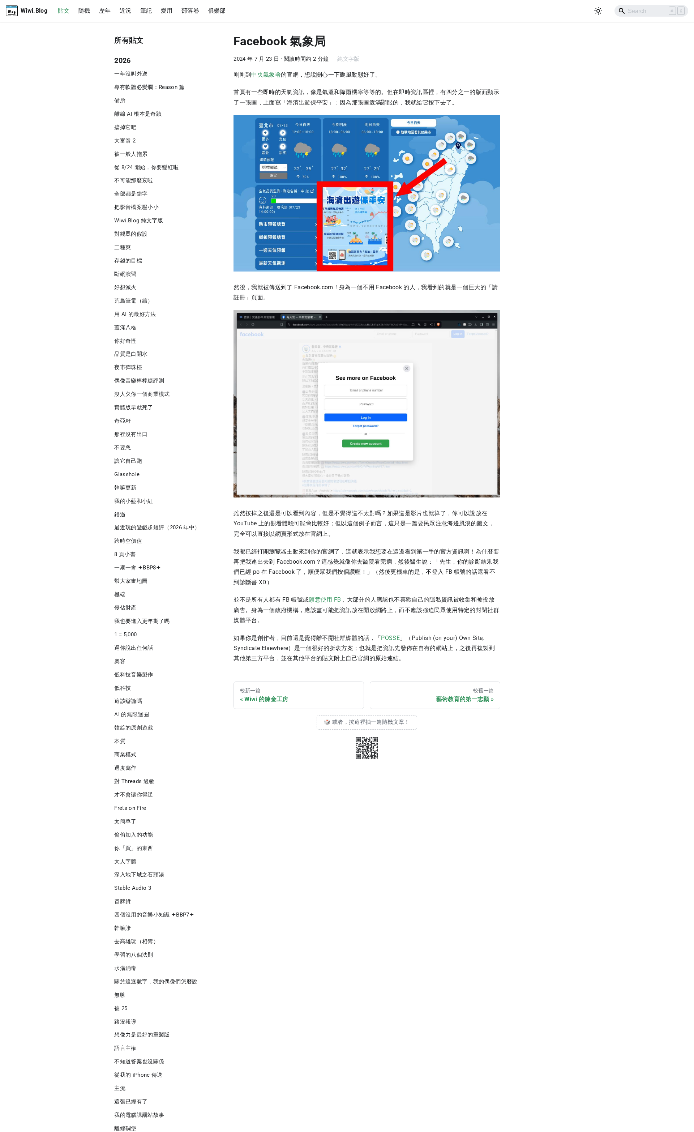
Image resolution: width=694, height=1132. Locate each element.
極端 (119, 594)
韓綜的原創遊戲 (133, 728)
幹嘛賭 (122, 928)
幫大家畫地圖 (130, 581)
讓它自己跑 (128, 461)
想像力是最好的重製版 (142, 1034)
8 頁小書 (125, 554)
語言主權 (125, 1048)
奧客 (119, 661)
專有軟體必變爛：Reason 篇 (149, 87)
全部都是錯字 (130, 194)
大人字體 (125, 861)
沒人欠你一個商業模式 (142, 394)
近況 (126, 10)
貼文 (64, 10)
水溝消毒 (125, 968)
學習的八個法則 (133, 955)
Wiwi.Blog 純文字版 (138, 220)
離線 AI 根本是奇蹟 (138, 114)
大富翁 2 (125, 140)
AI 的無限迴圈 (131, 714)
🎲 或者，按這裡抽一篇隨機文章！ (367, 722)
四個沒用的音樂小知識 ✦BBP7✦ (154, 914)
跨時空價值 (128, 541)
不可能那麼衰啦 (133, 180)
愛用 (167, 10)
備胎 (119, 100)
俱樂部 (217, 10)
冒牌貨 (122, 901)
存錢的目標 (128, 260)
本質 (119, 741)
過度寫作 (125, 768)
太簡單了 (125, 821)
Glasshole (127, 474)
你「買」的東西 (133, 848)
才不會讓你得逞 (133, 794)
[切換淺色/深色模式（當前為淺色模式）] (598, 11)
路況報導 (125, 1021)
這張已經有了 (130, 1101)
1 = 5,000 (125, 634)
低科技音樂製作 (133, 674)
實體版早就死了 (133, 407)
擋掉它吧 (125, 127)
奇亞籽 (122, 421)
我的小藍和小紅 (133, 501)
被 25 (120, 1008)
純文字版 (348, 59)
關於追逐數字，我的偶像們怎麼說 (155, 981)
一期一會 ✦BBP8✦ (137, 567)
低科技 (122, 688)
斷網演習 (125, 274)
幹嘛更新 (125, 487)
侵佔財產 (125, 608)
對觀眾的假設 (130, 234)
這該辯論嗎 (128, 701)
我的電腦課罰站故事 (139, 1115)
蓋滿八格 (125, 327)
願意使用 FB (325, 599)
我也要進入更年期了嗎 (142, 621)
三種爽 (122, 247)
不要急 (122, 447)
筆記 (146, 10)
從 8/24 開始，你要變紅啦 (146, 167)
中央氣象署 (266, 74)
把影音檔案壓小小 (136, 207)
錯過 (119, 514)
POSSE (390, 638)
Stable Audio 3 (132, 888)
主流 (119, 1088)
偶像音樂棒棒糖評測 (139, 380)
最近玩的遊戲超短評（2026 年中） (157, 527)
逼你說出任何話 (133, 648)
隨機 (84, 10)
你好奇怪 (125, 341)
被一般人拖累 (130, 154)
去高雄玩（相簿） (136, 941)
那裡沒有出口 (130, 434)
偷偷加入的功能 (133, 835)
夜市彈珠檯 (128, 367)
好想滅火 (125, 287)
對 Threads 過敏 (134, 781)
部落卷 (190, 10)
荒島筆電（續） (133, 301)
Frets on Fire (130, 808)
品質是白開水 (130, 354)
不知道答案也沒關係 (139, 1061)
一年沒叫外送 (130, 74)
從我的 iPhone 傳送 (138, 1075)
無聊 (119, 995)
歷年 (105, 10)
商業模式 (125, 754)
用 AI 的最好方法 (135, 314)
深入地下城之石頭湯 (139, 874)
